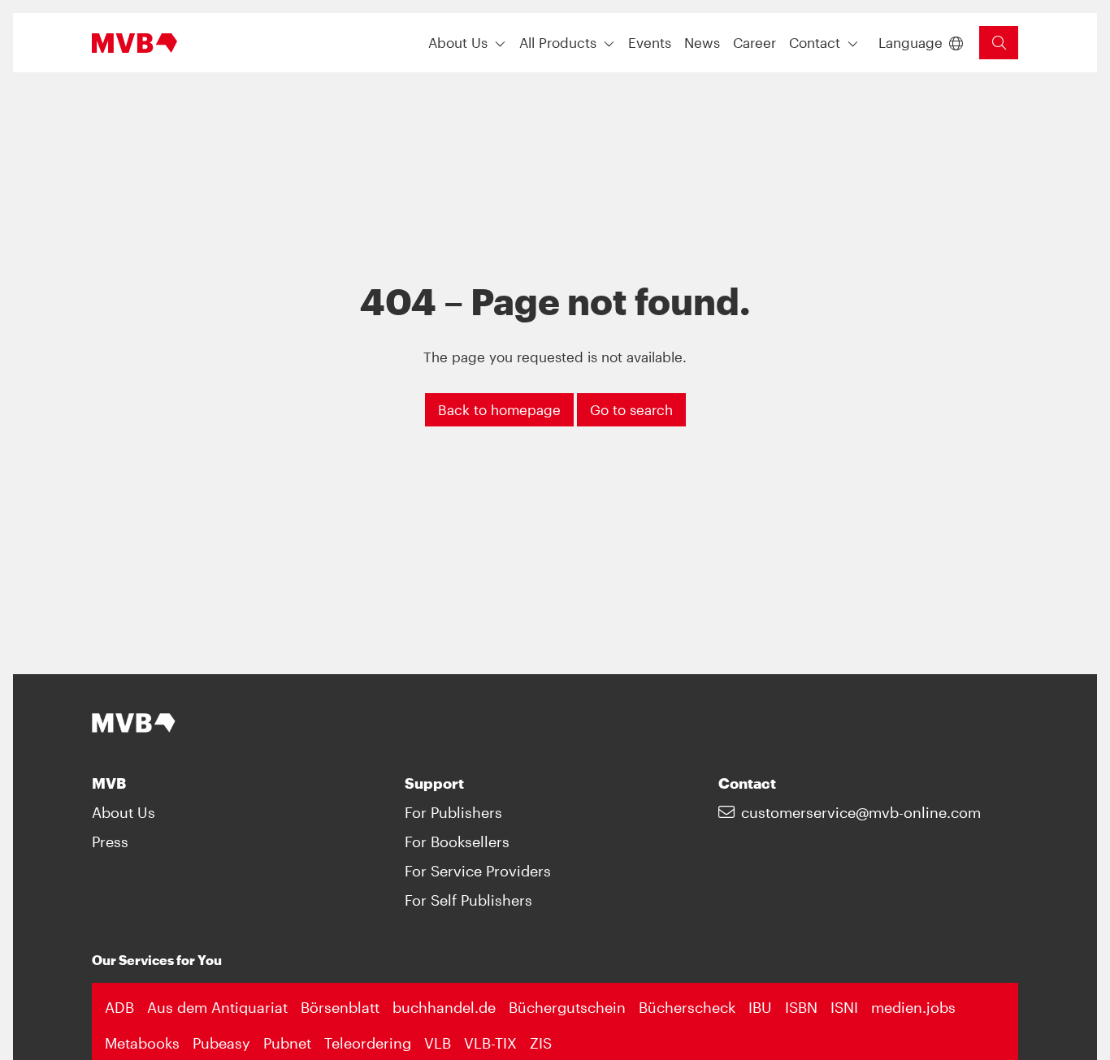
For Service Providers (478, 871)
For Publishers (453, 812)
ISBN (801, 1007)
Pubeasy (221, 1043)
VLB (437, 1043)
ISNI (844, 1007)
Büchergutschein (567, 1007)
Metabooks (142, 1043)
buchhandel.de (444, 1007)
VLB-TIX (490, 1043)
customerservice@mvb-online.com (861, 812)
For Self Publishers (468, 900)
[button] (650, 42)
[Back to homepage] (134, 43)
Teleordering (367, 1043)
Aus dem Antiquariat (217, 1007)
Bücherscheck (687, 1007)
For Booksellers (457, 841)
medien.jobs (913, 1007)
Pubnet (287, 1043)
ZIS (541, 1043)
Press (110, 841)
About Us (123, 812)
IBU (760, 1007)
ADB (119, 1007)
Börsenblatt (340, 1007)
